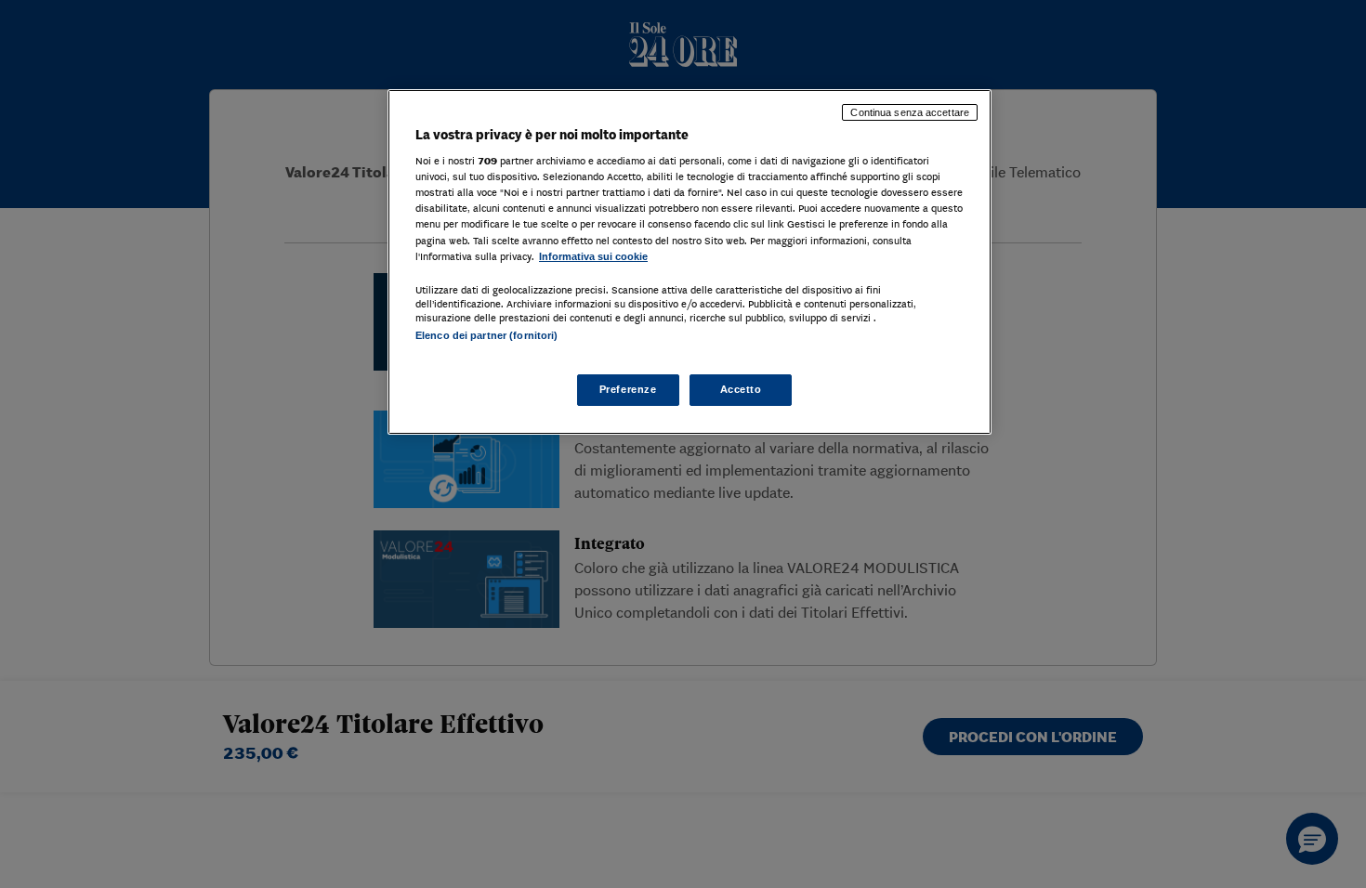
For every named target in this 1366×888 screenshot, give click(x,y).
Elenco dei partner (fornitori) (486, 335)
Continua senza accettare (909, 112)
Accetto (741, 389)
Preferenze (628, 389)
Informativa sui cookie (593, 256)
